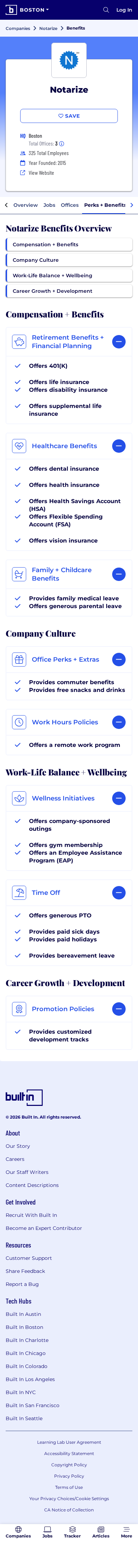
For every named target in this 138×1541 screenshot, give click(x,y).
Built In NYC (21, 1392)
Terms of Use (69, 1487)
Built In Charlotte (27, 1340)
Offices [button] (70, 205)
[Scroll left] (6, 205)
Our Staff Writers (27, 1172)
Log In (124, 10)
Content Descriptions (32, 1185)
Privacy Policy (69, 1476)
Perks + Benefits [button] (105, 205)
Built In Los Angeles (30, 1379)
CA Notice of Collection (69, 1509)
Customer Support (29, 1258)
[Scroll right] (131, 205)
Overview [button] (25, 205)
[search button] (106, 10)
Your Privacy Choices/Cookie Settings (69, 1498)
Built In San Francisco (32, 1405)
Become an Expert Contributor (44, 1228)
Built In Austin (23, 1314)
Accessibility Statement (69, 1453)
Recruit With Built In (31, 1215)
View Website (41, 172)
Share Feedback (25, 1271)
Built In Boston (24, 1327)
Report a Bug (22, 1284)
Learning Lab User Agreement (69, 1442)
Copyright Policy (69, 1464)
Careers (15, 1159)
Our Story (18, 1146)
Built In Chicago (26, 1353)
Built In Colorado (26, 1366)
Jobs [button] (49, 205)
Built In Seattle (24, 1418)
